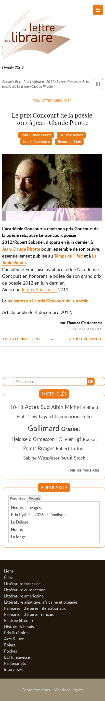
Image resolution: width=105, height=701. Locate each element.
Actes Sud (37, 407)
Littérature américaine (24, 596)
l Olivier (64, 439)
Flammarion (67, 416)
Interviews (13, 669)
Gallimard (44, 428)
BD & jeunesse (17, 657)
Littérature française (22, 584)
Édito (9, 577)
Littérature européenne (24, 590)
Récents (34, 498)
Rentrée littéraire (19, 620)
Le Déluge (19, 522)
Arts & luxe (14, 639)
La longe (18, 537)
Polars (9, 645)
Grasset (70, 428)
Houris (17, 529)
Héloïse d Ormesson (33, 439)
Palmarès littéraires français (29, 614)
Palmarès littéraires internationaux (35, 608)
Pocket (90, 439)
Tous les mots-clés (84, 470)
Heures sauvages (26, 507)
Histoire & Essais (19, 626)
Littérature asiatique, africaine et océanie (40, 602)
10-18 (16, 407)
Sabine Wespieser (41, 458)
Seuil (66, 457)
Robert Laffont (70, 448)
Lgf (77, 439)
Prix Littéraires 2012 (38, 81)
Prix (18, 81)
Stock (79, 458)
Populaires (17, 498)
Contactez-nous (35, 690)
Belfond (90, 407)
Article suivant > (85, 338)
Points (29, 448)
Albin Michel (66, 407)
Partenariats (15, 663)
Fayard (46, 416)
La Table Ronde (71, 134)
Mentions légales (69, 690)
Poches (10, 651)
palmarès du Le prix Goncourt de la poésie (48, 301)
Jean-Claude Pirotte (36, 134)
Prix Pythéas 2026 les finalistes (38, 514)
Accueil (7, 81)
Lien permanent (85, 329)
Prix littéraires (16, 632)
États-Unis (27, 416)
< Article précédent (21, 338)
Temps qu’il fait (69, 141)
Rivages (46, 448)
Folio (86, 416)
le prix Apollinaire (36, 141)
